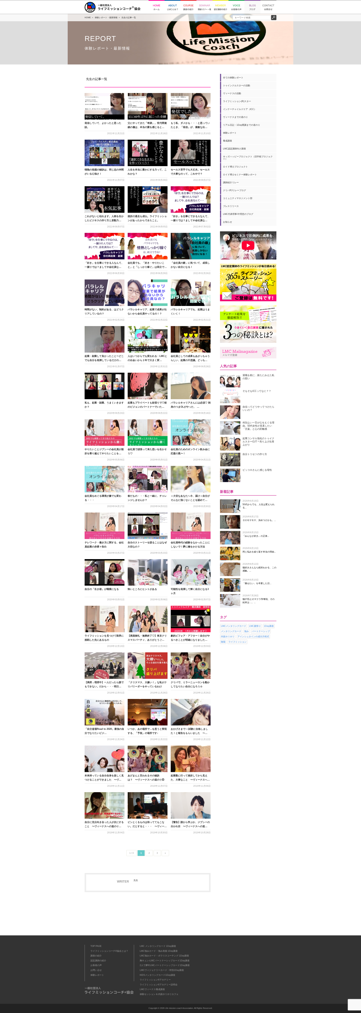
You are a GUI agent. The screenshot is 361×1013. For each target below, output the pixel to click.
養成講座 (227, 140)
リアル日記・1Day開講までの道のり (241, 125)
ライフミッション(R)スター (237, 101)
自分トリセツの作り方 (255, 454)
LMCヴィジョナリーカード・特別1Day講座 (162, 970)
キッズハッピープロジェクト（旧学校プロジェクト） (248, 157)
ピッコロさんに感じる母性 (257, 470)
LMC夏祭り (255, 626)
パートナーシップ (261, 631)
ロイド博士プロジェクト (235, 166)
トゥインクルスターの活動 (236, 85)
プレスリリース (231, 206)
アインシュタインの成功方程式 (253, 636)
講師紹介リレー (231, 182)
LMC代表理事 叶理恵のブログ (238, 214)
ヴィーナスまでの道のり (235, 117)
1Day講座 (269, 626)
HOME (88, 17)
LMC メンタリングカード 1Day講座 (158, 946)
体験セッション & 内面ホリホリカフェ (159, 994)
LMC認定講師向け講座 (234, 148)
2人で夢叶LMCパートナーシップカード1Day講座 (165, 965)
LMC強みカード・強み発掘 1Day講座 (159, 951)
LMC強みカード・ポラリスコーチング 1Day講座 (164, 955)
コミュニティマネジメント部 (237, 198)
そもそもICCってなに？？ (257, 391)
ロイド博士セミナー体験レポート (240, 174)
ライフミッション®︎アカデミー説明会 (158, 984)
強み (246, 631)
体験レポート (230, 133)
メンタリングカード (231, 631)
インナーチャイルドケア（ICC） (239, 109)
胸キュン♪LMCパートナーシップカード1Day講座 (165, 960)
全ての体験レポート (233, 77)
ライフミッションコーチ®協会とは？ (109, 951)
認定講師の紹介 (98, 960)
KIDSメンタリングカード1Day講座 (157, 975)
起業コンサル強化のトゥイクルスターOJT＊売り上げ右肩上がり (258, 441)
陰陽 (223, 642)
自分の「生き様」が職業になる (102, 589)
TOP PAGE (96, 946)
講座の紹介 (96, 955)
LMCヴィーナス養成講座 (152, 989)
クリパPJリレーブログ (234, 190)
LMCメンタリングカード (233, 626)
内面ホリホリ (227, 636)
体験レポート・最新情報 (106, 17)
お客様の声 (96, 965)
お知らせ (227, 222)
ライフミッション (237, 642)
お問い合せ (96, 970)
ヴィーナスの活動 (232, 93)
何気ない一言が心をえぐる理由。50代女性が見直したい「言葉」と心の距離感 (258, 425)
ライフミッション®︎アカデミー (155, 979)
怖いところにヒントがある (142, 589)
